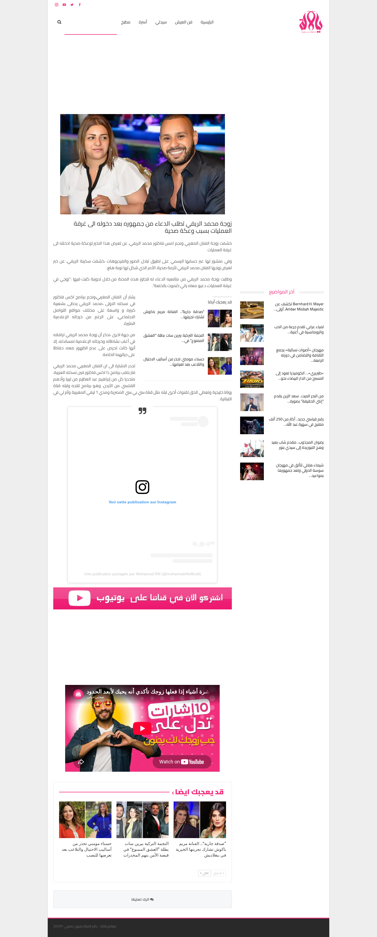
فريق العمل (304, 4)
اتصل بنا (288, 4)
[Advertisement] (282, 196)
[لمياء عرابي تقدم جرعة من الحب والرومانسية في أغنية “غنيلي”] (252, 333)
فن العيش (183, 22)
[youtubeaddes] (142, 598)
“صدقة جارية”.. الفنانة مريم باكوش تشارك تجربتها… (174, 314)
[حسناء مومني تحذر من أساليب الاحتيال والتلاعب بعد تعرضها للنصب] (220, 366)
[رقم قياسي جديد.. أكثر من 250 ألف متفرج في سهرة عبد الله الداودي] (252, 425)
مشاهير (106, 22)
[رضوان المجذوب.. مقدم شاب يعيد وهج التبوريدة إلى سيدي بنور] (252, 448)
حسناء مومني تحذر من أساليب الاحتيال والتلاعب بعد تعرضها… (174, 361)
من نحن (319, 4)
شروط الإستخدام (271, 4)
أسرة (143, 22)
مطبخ (126, 22)
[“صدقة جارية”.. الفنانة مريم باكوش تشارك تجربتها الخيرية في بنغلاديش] (220, 318)
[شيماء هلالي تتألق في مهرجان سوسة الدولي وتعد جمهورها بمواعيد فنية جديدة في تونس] (252, 471)
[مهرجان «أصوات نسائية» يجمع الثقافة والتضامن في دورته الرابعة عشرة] (252, 356)
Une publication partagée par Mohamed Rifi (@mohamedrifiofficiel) (142, 574)
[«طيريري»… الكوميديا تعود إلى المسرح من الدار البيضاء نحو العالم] (252, 379)
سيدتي (161, 22)
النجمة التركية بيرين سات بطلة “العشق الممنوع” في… (174, 338)
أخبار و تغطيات (79, 22)
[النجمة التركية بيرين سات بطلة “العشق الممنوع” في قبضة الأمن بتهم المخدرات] (220, 342)
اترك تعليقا (140, 899)
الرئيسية (207, 22)
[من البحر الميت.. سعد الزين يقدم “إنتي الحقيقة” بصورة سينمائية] (252, 402)
